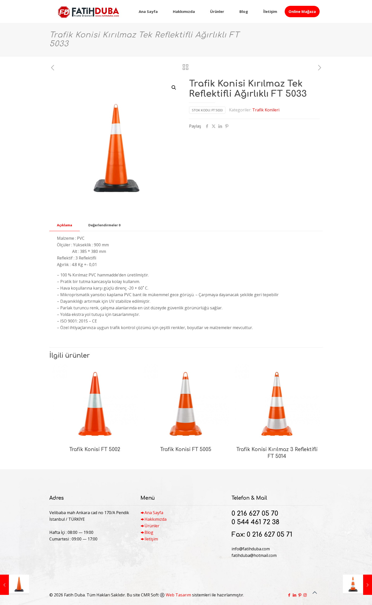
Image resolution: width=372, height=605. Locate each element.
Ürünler (151, 526)
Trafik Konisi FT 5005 (185, 449)
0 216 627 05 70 (255, 513)
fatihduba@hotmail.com (254, 555)
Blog (148, 532)
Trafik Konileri (265, 110)
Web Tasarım (178, 595)
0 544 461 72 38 (255, 522)
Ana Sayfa (153, 512)
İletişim (151, 539)
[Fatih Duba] (88, 11)
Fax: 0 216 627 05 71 (262, 534)
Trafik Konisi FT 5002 (94, 449)
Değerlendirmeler (104, 225)
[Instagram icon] (305, 594)
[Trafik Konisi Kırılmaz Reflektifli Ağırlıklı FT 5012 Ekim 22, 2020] (357, 585)
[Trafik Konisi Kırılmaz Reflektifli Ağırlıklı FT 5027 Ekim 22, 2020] (14, 585)
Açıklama (64, 225)
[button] (174, 88)
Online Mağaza (302, 11)
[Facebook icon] (289, 594)
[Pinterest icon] (300, 594)
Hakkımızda (155, 519)
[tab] (64, 225)
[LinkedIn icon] (294, 594)
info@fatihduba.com (251, 549)
